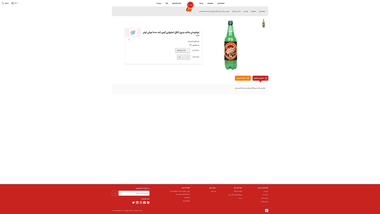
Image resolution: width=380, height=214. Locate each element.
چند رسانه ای (264, 198)
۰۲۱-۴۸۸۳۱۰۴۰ (186, 201)
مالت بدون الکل (236, 11)
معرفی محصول (259, 78)
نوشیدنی (245, 11)
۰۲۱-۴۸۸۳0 (187, 198)
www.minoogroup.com (117, 210)
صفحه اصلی (221, 3)
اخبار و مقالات (264, 202)
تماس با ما (265, 195)
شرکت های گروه (176, 3)
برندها (201, 3)
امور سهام (213, 191)
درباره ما (158, 3)
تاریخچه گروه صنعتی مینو (235, 195)
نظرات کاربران (241, 78)
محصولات (210, 3)
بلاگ (166, 3)
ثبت (115, 193)
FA (15, 3)
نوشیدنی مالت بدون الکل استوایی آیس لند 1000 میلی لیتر (214, 11)
